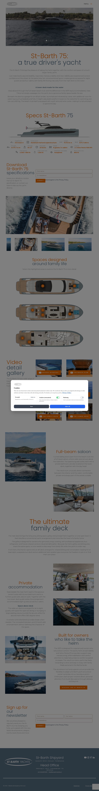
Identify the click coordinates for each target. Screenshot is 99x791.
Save (31, 406)
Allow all (67, 406)
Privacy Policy (66, 392)
